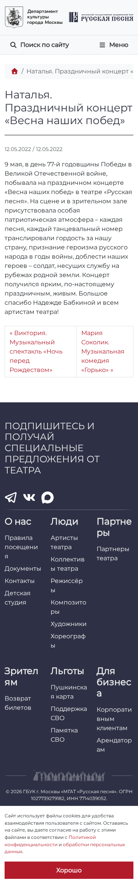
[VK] (29, 497)
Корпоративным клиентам (114, 719)
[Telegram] (11, 497)
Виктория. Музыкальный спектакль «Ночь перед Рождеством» (36, 351)
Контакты (20, 580)
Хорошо (69, 870)
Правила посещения (21, 547)
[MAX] (47, 497)
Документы (23, 568)
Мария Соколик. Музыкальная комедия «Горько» (103, 351)
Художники (69, 624)
